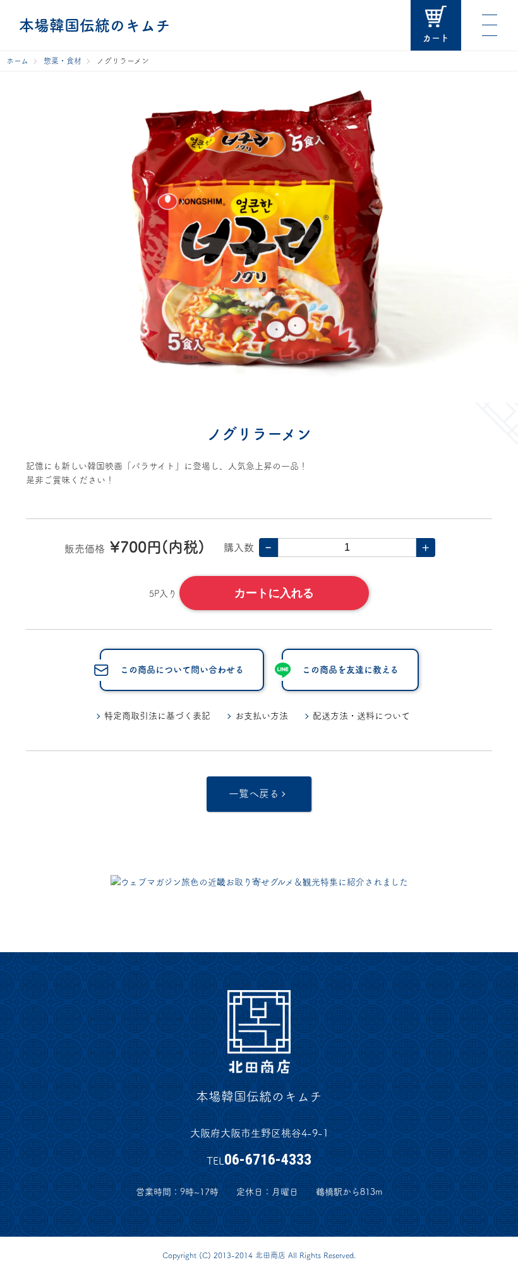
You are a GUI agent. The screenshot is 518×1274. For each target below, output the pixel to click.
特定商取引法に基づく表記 (157, 715)
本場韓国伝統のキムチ (95, 25)
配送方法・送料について (361, 715)
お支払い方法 (261, 715)
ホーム (17, 60)
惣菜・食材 (62, 60)
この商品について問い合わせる (182, 669)
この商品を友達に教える (350, 669)
